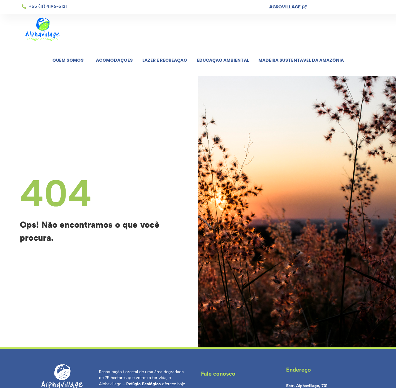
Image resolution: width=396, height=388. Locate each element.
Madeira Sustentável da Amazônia (301, 60)
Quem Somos (68, 60)
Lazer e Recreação (164, 60)
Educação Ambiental (223, 60)
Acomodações (114, 60)
